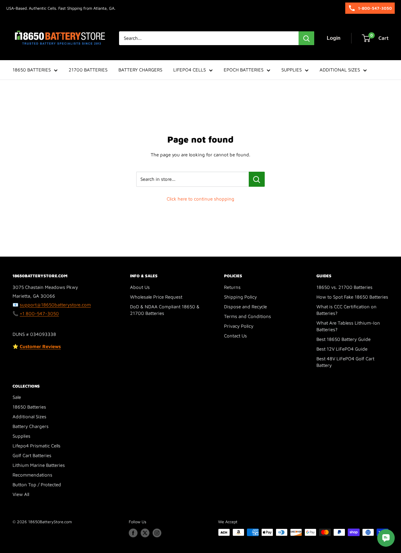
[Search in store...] (257, 179)
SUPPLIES (291, 69)
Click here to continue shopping (200, 198)
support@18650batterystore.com (55, 304)
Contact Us (235, 335)
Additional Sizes (29, 416)
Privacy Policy (238, 326)
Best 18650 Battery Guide (343, 339)
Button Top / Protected (37, 484)
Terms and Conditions (247, 316)
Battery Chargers (31, 426)
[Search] (306, 38)
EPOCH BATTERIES (243, 69)
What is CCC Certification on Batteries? (346, 310)
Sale (17, 397)
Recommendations (32, 474)
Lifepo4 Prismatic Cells (36, 445)
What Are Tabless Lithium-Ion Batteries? (348, 326)
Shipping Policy (240, 297)
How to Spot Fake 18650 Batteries (352, 297)
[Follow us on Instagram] (157, 533)
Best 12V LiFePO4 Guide (341, 349)
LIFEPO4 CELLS (189, 69)
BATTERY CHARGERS (140, 69)
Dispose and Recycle (245, 306)
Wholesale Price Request (156, 297)
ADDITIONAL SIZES (340, 69)
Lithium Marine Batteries (39, 465)
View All (21, 494)
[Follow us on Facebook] (133, 533)
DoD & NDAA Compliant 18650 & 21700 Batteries (165, 310)
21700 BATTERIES (88, 69)
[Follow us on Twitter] (145, 533)
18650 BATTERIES (32, 69)
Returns (232, 287)
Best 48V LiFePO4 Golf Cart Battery (345, 362)
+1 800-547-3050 (39, 313)
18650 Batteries (29, 407)
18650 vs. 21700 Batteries (344, 287)
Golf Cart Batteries (32, 455)
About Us (140, 287)
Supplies (21, 436)
